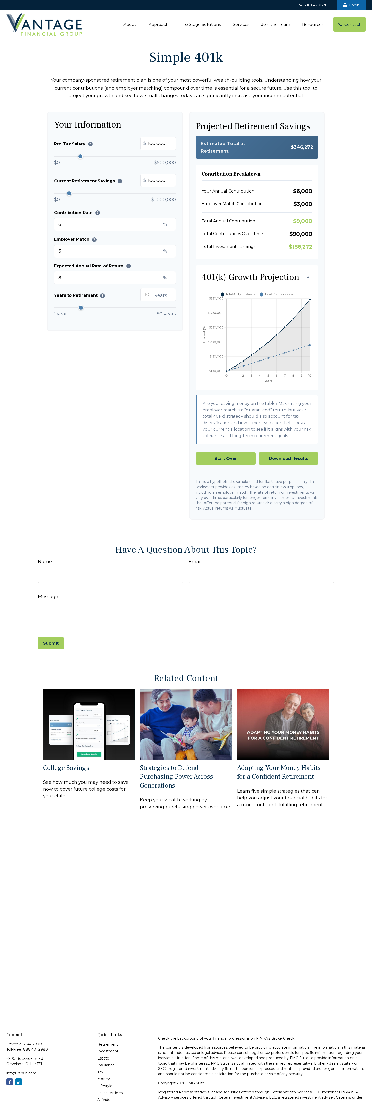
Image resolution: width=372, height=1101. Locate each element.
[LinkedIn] (18, 1081)
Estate (103, 1058)
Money (103, 1079)
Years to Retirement (79, 295)
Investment (107, 1051)
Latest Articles (110, 1093)
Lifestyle (104, 1086)
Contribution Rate (76, 212)
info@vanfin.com (21, 1073)
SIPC (356, 1092)
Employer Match (74, 239)
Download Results (288, 458)
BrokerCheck (282, 1038)
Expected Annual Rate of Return (91, 266)
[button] (130, 24)
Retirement (107, 1044)
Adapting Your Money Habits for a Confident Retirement (279, 772)
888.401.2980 (35, 1049)
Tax (100, 1072)
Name (45, 561)
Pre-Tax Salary (72, 143)
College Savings (66, 767)
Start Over (225, 458)
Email (195, 561)
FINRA (345, 1092)
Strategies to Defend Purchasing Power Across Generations (176, 776)
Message (48, 596)
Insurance (106, 1065)
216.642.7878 (316, 5)
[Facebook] (9, 1081)
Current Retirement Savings (87, 180)
